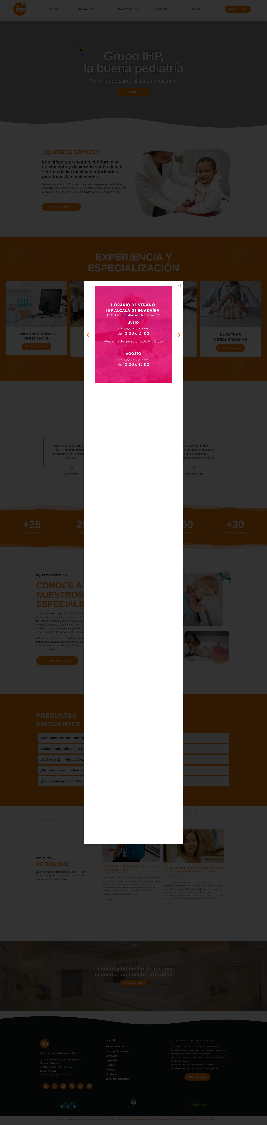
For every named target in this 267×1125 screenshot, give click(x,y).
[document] (133, 562)
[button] (179, 285)
